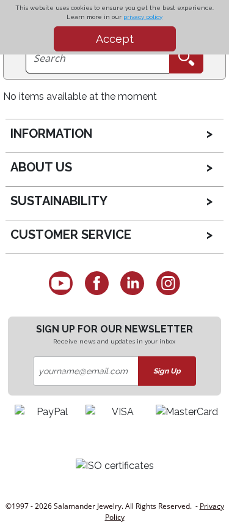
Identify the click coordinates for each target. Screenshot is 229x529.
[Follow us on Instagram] (168, 283)
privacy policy (142, 16)
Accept (115, 38)
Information (51, 133)
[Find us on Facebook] (97, 283)
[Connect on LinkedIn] (133, 283)
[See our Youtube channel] (61, 283)
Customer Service (70, 234)
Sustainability (58, 200)
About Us (41, 167)
